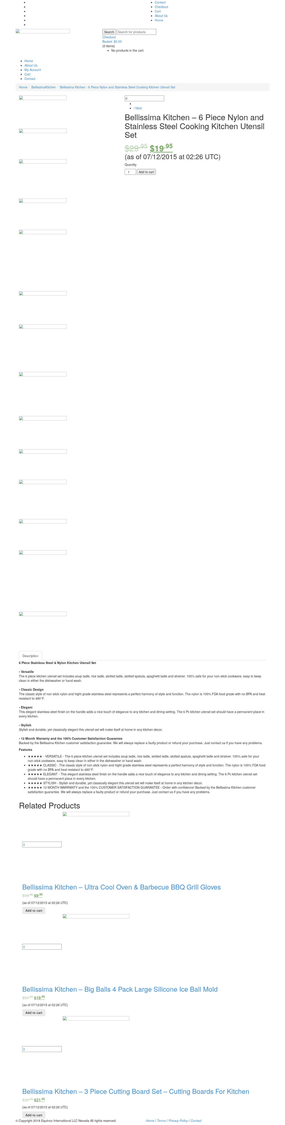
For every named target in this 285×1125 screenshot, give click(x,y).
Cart (158, 11)
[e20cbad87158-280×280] (43, 348)
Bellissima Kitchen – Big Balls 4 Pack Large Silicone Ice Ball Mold (120, 989)
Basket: (112, 41)
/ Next (138, 108)
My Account (32, 69)
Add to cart (146, 172)
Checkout (161, 6)
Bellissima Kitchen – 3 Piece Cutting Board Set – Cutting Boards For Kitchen (135, 1091)
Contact (160, 2)
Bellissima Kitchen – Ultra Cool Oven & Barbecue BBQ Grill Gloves (121, 886)
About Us (161, 15)
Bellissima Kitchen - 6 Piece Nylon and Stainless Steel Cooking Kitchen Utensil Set (117, 87)
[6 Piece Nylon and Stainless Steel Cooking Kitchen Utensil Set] (43, 112)
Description (30, 656)
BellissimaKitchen (43, 87)
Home (159, 20)
